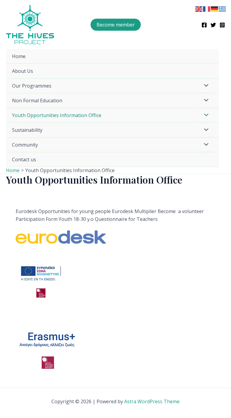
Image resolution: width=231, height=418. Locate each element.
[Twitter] (213, 25)
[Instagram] (222, 25)
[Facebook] (204, 25)
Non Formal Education (37, 100)
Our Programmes (31, 85)
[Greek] (222, 8)
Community (25, 144)
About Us (22, 71)
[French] (207, 8)
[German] (215, 8)
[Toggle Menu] (205, 86)
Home (19, 56)
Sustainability (27, 130)
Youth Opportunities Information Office (56, 115)
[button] (116, 25)
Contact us (24, 159)
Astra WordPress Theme (152, 401)
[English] (199, 8)
